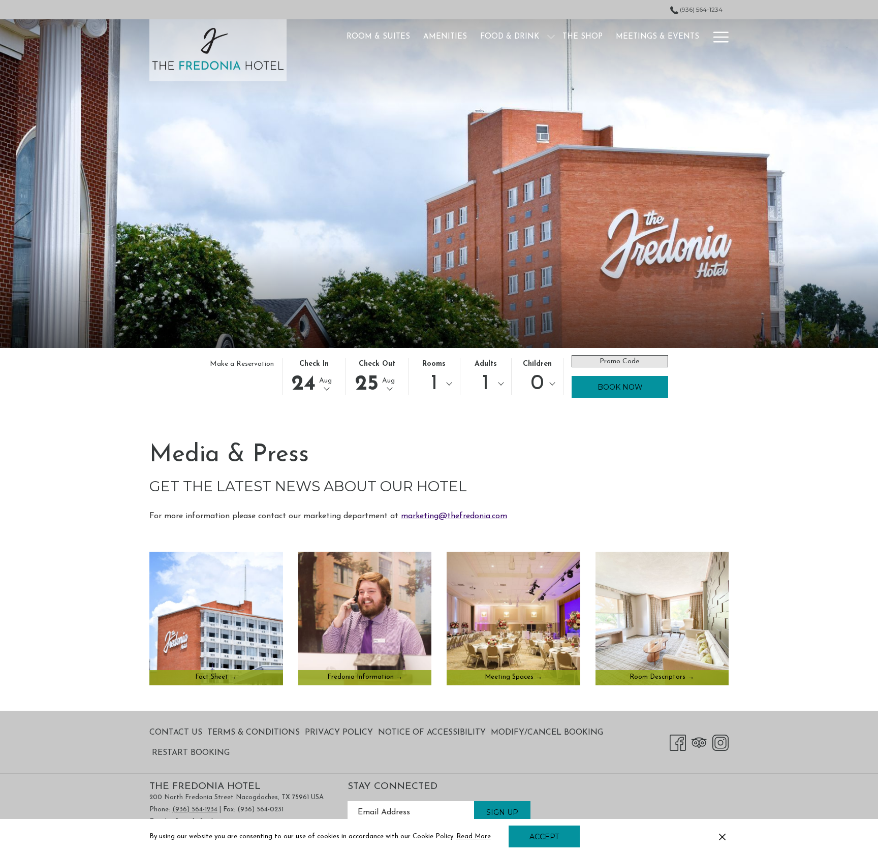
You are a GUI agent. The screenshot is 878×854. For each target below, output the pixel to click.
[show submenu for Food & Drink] (551, 36)
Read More (474, 838)
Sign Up (502, 812)
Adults (486, 364)
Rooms (434, 364)
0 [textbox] (537, 384)
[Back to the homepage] (218, 50)
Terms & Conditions (253, 733)
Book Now (620, 387)
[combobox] (434, 384)
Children (537, 364)
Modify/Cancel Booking (547, 733)
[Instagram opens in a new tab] (720, 742)
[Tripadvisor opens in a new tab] (699, 742)
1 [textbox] (434, 384)
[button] (314, 376)
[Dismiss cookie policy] (722, 836)
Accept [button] (544, 836)
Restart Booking (191, 753)
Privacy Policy (339, 733)
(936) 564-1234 (700, 9)
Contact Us (175, 733)
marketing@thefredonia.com (454, 516)
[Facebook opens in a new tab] (678, 742)
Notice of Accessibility (432, 733)
